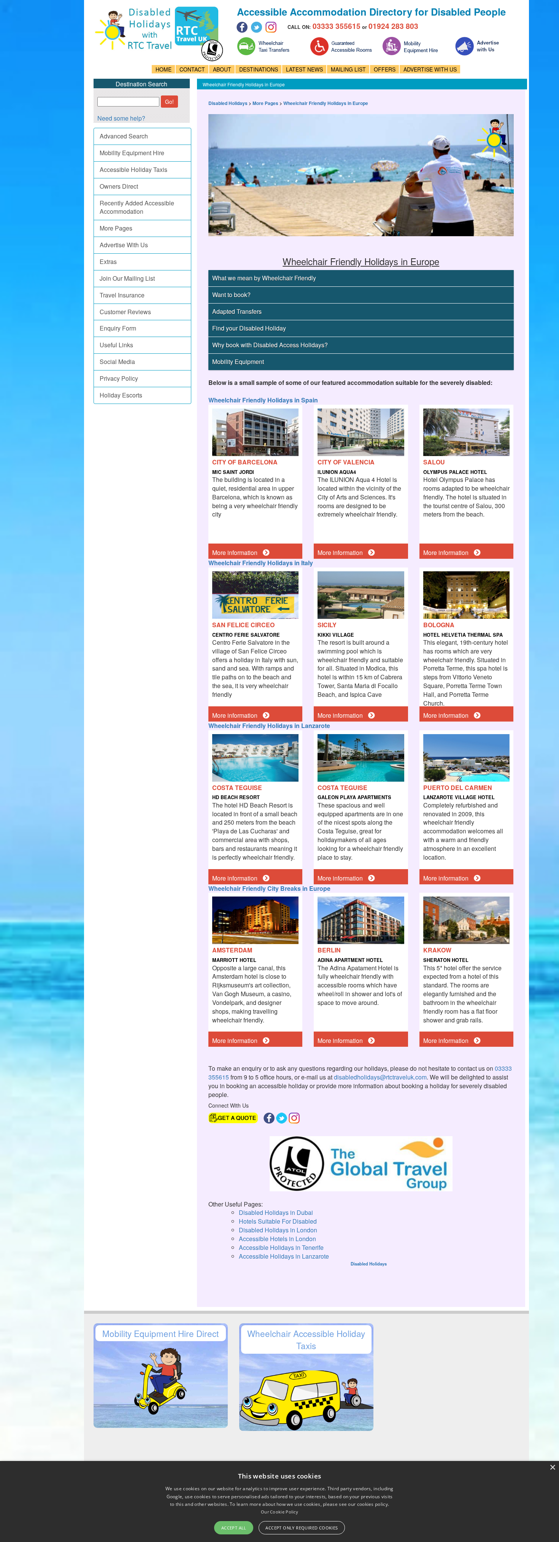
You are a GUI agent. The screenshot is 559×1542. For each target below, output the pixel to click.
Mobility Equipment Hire (132, 152)
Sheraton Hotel (445, 960)
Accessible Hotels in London (277, 1238)
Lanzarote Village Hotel (459, 797)
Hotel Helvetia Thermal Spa (463, 634)
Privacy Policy (119, 378)
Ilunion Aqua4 (337, 472)
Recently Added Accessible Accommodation (137, 207)
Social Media (117, 361)
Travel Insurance (122, 295)
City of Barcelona (245, 462)
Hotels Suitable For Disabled (278, 1221)
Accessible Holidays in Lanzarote (284, 1256)
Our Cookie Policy (279, 1512)
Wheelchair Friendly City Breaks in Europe (269, 888)
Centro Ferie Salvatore (246, 634)
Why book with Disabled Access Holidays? (270, 344)
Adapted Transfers (237, 311)
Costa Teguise (237, 787)
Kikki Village (336, 634)
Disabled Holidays (228, 103)
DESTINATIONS (258, 69)
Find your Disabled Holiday (249, 328)
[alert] (279, 1501)
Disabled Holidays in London (278, 1230)
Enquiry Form (118, 328)
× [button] (552, 1467)
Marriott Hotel (234, 960)
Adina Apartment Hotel (350, 960)
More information (235, 552)
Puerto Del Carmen (457, 787)
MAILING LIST (348, 69)
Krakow (437, 950)
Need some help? (121, 118)
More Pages (116, 228)
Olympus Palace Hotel (455, 472)
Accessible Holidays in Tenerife (281, 1247)
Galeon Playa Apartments (354, 797)
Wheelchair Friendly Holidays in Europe (325, 103)
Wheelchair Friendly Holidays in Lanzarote (269, 725)
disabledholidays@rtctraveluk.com (380, 1077)
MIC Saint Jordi (233, 472)
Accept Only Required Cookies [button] (301, 1528)
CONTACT (192, 69)
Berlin (329, 950)
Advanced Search (124, 136)
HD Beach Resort (236, 797)
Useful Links (116, 344)
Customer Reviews (125, 311)
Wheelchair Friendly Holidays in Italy (260, 562)
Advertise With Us (124, 244)
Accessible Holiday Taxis (133, 169)
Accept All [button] (233, 1528)
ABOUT (222, 69)
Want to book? (231, 294)
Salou (434, 462)
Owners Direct (119, 186)
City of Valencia (346, 462)
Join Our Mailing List (127, 278)
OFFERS (384, 69)
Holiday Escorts (121, 395)
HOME (164, 69)
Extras (108, 261)
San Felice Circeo (243, 624)
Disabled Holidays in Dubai (276, 1212)
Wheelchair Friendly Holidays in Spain (263, 400)
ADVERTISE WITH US (430, 69)
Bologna (438, 624)
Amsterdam (232, 950)
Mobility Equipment (238, 361)
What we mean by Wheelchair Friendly (264, 277)
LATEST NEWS (304, 69)
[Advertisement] (341, 1287)
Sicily (327, 624)
